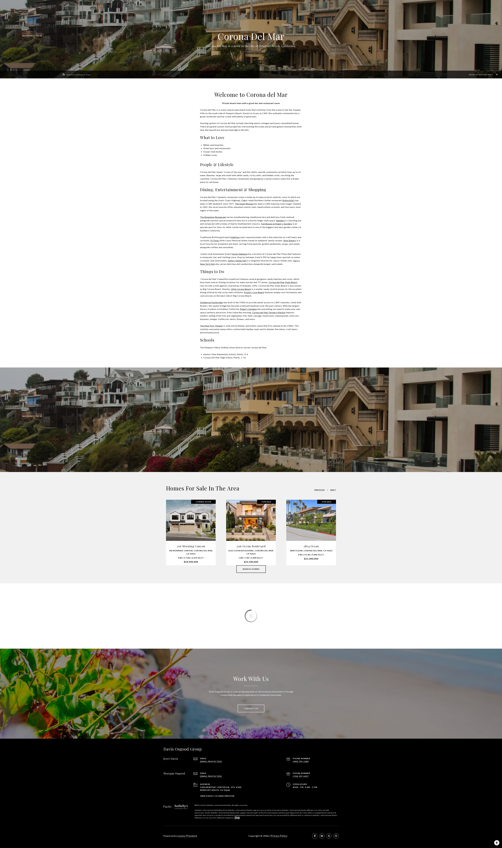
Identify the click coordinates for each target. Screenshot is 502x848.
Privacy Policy (279, 835)
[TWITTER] (329, 835)
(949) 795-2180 (301, 761)
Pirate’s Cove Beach (254, 292)
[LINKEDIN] (321, 835)
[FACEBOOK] (314, 835)
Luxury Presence (187, 835)
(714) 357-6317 (301, 776)
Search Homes (251, 569)
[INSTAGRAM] (336, 835)
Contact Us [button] (251, 708)
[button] (483, 74)
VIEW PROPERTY (191, 532)
